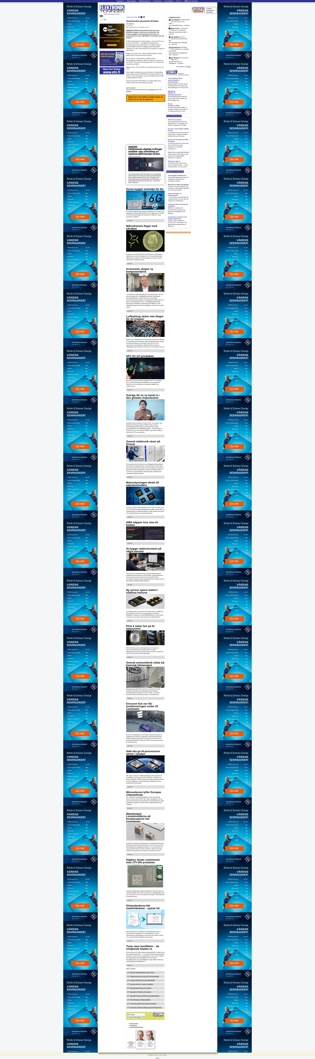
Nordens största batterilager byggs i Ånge (142, 972)
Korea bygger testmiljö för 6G (177, 175)
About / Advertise (192, 1)
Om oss (178, 1)
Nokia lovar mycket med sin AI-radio (177, 32)
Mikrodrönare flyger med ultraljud (178, 184)
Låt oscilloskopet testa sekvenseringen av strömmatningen (175, 80)
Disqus (189, 66)
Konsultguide (169, 1)
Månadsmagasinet (144, 1)
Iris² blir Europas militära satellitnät (140, 999)
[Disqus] (145, 123)
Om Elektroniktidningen (136, 1027)
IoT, (137, 27)
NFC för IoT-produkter (175, 119)
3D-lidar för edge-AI (174, 161)
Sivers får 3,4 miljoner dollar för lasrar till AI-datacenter (146, 1007)
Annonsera (120, 1)
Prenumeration (133, 1023)
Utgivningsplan (131, 1)
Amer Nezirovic (175, 47)
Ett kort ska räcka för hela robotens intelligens (143, 1003)
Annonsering (133, 1025)
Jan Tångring (175, 19)
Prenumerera (158, 1)
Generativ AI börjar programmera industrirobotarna (144, 996)
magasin (128, 91)
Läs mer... (130, 220)
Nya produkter (174, 116)
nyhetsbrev (151, 89)
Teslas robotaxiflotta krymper (176, 25)
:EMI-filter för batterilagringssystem (174, 92)
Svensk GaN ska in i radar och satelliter (141, 984)
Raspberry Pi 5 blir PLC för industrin (140, 992)
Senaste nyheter (175, 172)
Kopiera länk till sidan (132, 17)
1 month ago (186, 25)
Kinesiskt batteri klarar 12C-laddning (140, 988)
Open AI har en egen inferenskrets (178, 152)
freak (172, 28)
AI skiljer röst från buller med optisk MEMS (142, 980)
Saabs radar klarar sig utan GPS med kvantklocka (144, 976)
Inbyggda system (144, 27)
